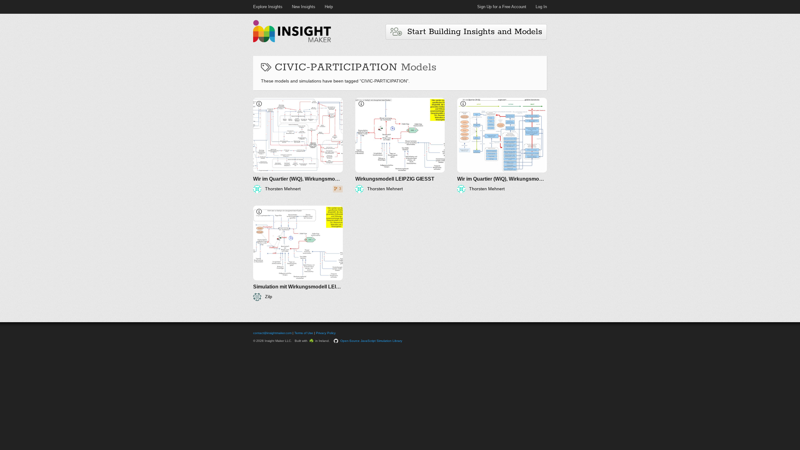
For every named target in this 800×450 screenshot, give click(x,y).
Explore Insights (267, 6)
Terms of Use (303, 333)
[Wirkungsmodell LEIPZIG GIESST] (400, 145)
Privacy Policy (326, 333)
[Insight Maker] (292, 41)
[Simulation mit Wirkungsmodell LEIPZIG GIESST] (298, 253)
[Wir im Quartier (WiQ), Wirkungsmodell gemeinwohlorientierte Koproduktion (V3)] (298, 145)
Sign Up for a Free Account (501, 6)
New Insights (303, 6)
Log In (541, 6)
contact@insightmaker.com (272, 333)
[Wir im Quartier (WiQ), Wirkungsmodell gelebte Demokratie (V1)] (502, 145)
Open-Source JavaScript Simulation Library (371, 340)
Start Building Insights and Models (472, 31)
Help (329, 6)
